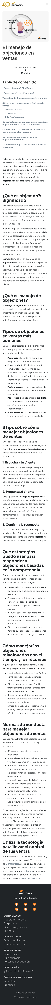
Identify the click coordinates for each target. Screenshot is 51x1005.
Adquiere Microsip (15, 919)
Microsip (25, 73)
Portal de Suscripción (17, 961)
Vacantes (9, 981)
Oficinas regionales (15, 927)
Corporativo (11, 923)
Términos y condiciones (25, 997)
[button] (47, 4)
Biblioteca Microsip (15, 944)
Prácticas (9, 985)
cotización (29, 867)
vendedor (7, 821)
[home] (11, 4)
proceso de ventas (11, 309)
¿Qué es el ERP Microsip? (19, 971)
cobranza (28, 871)
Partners (9, 931)
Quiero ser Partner (15, 940)
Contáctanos (11, 954)
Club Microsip (12, 958)
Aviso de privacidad (25, 992)
